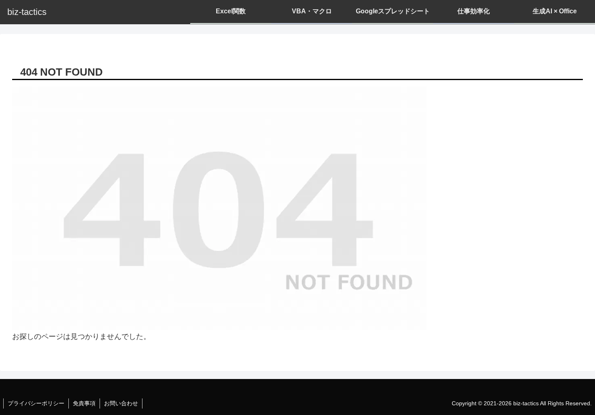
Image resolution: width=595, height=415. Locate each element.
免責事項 (84, 403)
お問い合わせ (121, 403)
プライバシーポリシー (36, 403)
